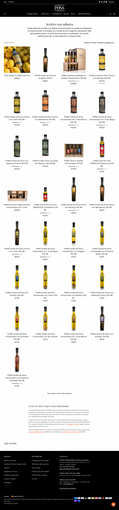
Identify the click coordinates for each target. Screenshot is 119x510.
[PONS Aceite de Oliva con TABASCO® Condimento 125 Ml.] (45, 189)
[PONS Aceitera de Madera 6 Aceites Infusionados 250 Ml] (74, 60)
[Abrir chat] (113, 504)
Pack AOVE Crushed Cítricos (17, 75)
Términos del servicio (40, 464)
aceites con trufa (73, 424)
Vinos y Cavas (9, 479)
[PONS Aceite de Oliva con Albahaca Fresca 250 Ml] (102, 277)
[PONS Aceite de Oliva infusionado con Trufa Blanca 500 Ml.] (74, 101)
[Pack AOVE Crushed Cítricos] (17, 60)
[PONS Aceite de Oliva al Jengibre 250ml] (45, 60)
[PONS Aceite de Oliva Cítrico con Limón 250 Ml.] (17, 233)
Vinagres (7, 482)
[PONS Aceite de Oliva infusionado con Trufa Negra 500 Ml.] (102, 101)
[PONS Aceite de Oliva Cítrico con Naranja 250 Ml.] (74, 189)
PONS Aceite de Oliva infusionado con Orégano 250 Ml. (73, 251)
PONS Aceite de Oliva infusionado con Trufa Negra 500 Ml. (102, 119)
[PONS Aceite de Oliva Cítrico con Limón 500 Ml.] (17, 101)
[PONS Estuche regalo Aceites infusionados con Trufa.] (17, 189)
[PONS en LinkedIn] (104, 2)
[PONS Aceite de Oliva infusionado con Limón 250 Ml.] (45, 277)
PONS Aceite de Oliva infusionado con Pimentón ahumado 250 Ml (17, 378)
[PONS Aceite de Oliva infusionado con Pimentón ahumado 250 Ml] (17, 359)
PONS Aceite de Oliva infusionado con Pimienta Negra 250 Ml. (102, 251)
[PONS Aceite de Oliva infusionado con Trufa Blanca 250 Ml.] (74, 318)
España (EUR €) (19, 496)
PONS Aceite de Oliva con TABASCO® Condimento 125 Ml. (45, 207)
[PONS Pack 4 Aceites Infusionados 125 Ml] (74, 145)
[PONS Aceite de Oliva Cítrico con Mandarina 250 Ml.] (102, 189)
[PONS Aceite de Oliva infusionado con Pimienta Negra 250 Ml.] (102, 233)
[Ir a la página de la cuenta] (110, 14)
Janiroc (7, 468)
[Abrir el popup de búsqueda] (5, 14)
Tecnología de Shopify (11, 503)
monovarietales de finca (36, 432)
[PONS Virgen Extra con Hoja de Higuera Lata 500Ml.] (45, 145)
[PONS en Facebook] (99, 2)
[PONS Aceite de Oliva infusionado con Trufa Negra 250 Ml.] (45, 233)
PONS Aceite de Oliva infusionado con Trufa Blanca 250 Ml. (74, 336)
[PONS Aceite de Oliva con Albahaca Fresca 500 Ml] (17, 145)
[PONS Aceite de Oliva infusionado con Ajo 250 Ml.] (45, 318)
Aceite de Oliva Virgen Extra (15, 464)
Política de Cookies (39, 475)
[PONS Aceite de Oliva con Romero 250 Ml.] (17, 277)
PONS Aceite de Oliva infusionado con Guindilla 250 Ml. (17, 336)
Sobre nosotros (10, 460)
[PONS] (59, 8)
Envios (34, 479)
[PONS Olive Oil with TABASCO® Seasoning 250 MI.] (102, 145)
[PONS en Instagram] (102, 2)
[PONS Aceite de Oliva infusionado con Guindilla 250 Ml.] (17, 318)
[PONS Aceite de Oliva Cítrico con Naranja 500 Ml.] (102, 60)
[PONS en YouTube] (106, 2)
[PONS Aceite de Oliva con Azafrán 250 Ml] (102, 318)
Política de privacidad (40, 471)
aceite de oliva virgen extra (70, 432)
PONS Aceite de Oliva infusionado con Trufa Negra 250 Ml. (45, 251)
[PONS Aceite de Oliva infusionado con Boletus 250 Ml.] (74, 277)
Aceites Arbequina (11, 475)
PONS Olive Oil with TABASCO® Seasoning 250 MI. (102, 163)
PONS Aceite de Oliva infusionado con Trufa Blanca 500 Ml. (74, 119)
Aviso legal (36, 468)
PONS (18, 499)
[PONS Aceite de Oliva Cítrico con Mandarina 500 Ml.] (45, 101)
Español (111, 2)
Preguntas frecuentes (40, 460)
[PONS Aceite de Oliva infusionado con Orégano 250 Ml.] (74, 233)
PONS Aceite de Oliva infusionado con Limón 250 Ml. (45, 295)
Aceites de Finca (10, 471)
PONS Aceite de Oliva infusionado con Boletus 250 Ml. (73, 295)
